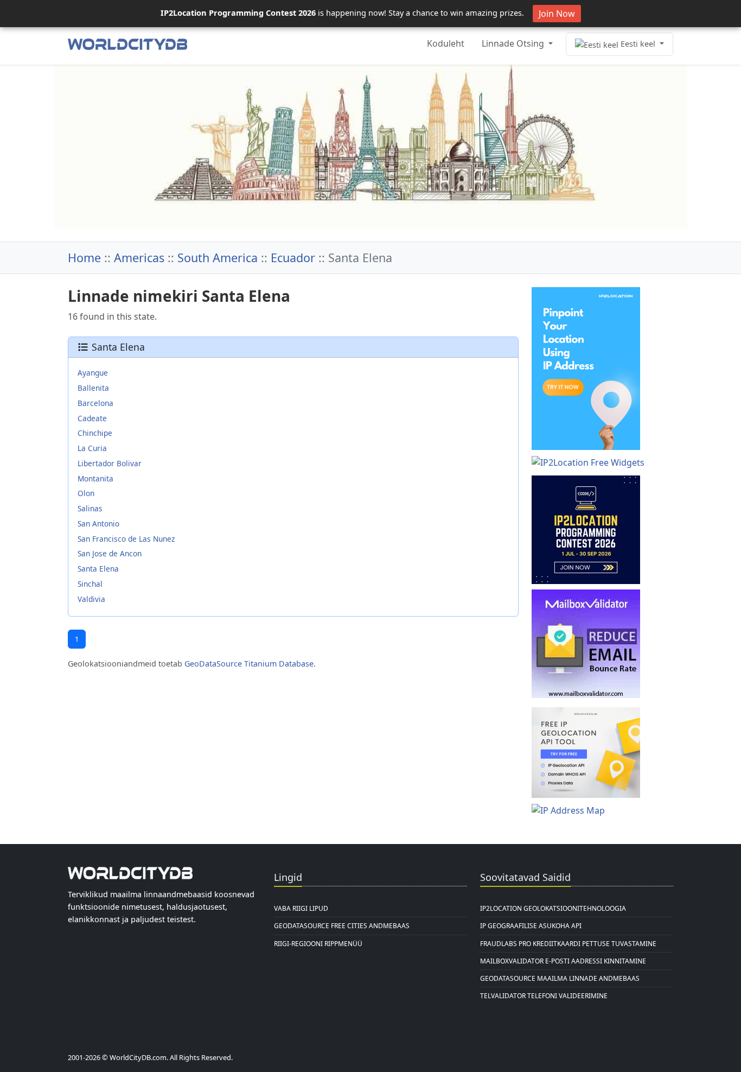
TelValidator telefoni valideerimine (544, 995)
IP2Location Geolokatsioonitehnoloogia (553, 908)
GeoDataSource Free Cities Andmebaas (342, 925)
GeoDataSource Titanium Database (249, 663)
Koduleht (445, 43)
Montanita (95, 478)
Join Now (557, 14)
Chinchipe (95, 433)
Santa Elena (98, 568)
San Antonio (98, 523)
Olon (86, 493)
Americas (139, 257)
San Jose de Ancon (110, 553)
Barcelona (95, 403)
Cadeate (92, 418)
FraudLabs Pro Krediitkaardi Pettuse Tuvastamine (568, 943)
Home (84, 257)
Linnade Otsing (514, 43)
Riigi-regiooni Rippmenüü (318, 943)
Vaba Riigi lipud (301, 908)
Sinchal (90, 584)
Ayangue (93, 372)
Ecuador (293, 257)
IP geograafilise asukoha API (531, 925)
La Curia (92, 448)
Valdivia (91, 599)
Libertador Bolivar (110, 463)
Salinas (90, 508)
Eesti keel (637, 44)
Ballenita (93, 388)
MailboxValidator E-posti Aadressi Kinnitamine (563, 961)
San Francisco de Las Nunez (126, 539)
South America (217, 257)
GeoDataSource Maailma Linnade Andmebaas (560, 978)
